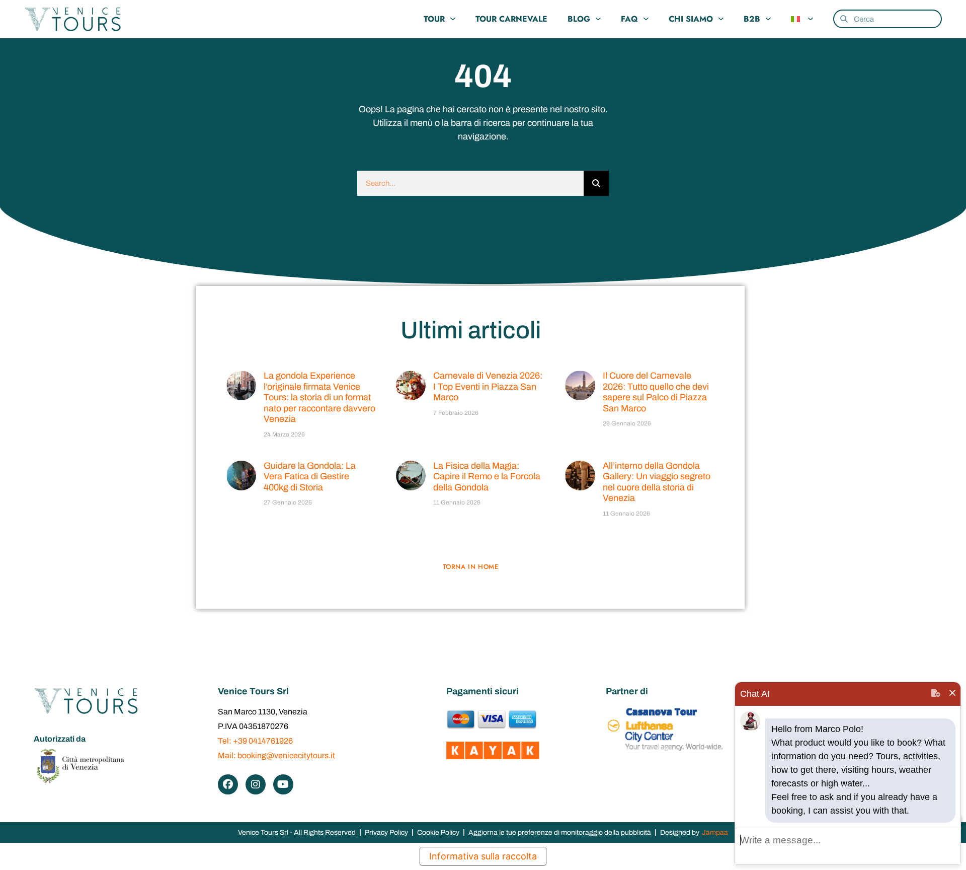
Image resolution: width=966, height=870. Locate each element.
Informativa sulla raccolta (483, 856)
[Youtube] (283, 784)
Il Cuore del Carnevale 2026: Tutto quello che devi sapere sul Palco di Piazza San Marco (656, 392)
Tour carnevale (511, 19)
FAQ (629, 19)
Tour (434, 19)
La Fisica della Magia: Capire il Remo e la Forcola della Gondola (486, 476)
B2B (752, 19)
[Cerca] (596, 183)
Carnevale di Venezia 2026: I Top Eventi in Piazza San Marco (487, 386)
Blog (579, 19)
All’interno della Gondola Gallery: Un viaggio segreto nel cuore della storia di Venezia (656, 482)
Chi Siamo (691, 19)
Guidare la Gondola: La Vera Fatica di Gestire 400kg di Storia (310, 476)
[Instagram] (256, 784)
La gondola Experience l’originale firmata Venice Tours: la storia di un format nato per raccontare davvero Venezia (319, 397)
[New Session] (935, 694)
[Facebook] (228, 784)
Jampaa (715, 832)
